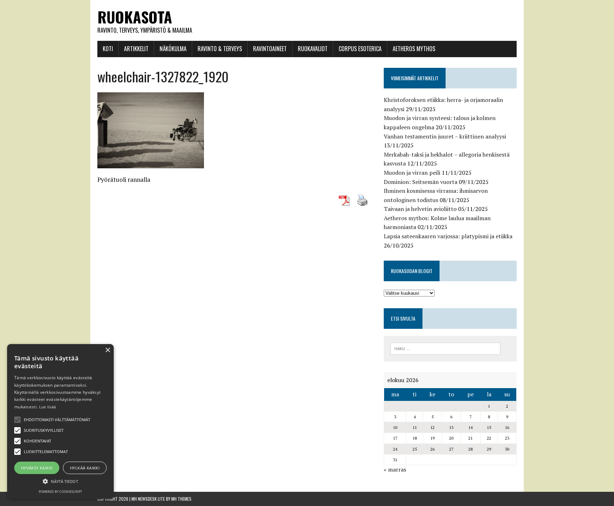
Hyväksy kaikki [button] (37, 467)
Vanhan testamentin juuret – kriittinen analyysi (445, 136)
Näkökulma (173, 48)
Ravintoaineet (270, 48)
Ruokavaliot (313, 48)
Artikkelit (136, 48)
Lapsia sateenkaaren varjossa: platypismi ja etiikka (448, 236)
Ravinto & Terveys (220, 48)
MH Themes (181, 499)
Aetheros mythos (414, 48)
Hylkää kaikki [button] (84, 467)
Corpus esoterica (360, 48)
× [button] (107, 350)
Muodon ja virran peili (412, 172)
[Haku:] (445, 348)
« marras (395, 469)
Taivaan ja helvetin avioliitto (420, 209)
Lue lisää (47, 406)
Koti (108, 48)
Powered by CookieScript (60, 491)
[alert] (60, 421)
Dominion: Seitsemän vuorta (420, 182)
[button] (17, 420)
